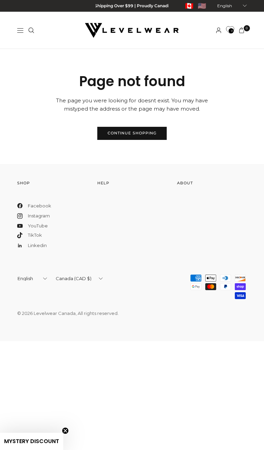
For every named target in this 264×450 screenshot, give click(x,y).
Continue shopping (132, 133)
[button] (31, 441)
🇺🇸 (202, 6)
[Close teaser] (65, 430)
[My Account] (218, 30)
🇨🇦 (189, 6)
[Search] (31, 30)
